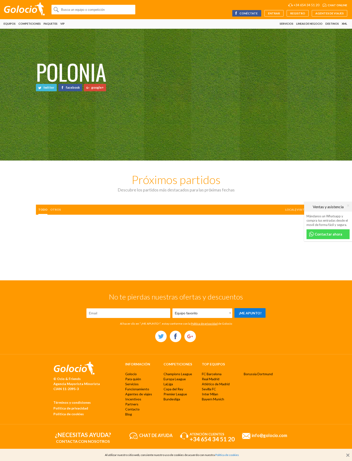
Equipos (10, 23)
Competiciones (29, 23)
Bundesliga (172, 399)
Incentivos (133, 399)
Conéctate (248, 13)
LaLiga (168, 384)
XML (344, 23)
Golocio (131, 374)
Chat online (337, 5)
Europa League (175, 379)
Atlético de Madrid (216, 384)
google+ (97, 87)
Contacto (132, 409)
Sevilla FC (209, 389)
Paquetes (50, 23)
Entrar (274, 13)
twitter (48, 87)
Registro (297, 13)
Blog (128, 414)
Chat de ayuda (156, 435)
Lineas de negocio (309, 23)
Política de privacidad (204, 323)
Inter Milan (210, 394)
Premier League (175, 394)
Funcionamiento (137, 389)
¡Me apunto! (250, 313)
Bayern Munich (213, 399)
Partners (131, 404)
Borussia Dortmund (258, 374)
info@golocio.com (269, 435)
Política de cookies (68, 414)
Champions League (178, 374)
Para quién (133, 379)
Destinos (332, 23)
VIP (62, 23)
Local (290, 209)
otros (55, 209)
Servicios (286, 23)
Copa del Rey (173, 389)
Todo (42, 209)
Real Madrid (210, 379)
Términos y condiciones (72, 402)
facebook (72, 87)
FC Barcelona (211, 374)
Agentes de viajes (329, 13)
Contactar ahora (328, 234)
